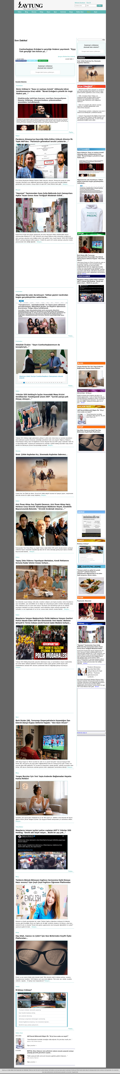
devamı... (84, 273)
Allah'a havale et (42, 60)
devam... (83, 402)
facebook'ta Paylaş (21, 60)
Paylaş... (71, 132)
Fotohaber (19, 85)
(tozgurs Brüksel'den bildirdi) (66, 56)
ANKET (81, 540)
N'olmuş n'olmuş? (83, 544)
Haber (81, 623)
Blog (17, 773)
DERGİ (81, 512)
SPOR (81, 233)
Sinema (18, 451)
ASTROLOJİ (83, 391)
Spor (17, 717)
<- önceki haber (19, 59)
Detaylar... (65, 184)
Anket (17, 986)
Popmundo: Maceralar (84, 601)
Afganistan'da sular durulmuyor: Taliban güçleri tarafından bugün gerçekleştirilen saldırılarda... (90, 181)
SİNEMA (81, 58)
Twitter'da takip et (82, 732)
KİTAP (80, 427)
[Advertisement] (59, 25)
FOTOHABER (83, 149)
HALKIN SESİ (84, 406)
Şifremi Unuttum (80, 2)
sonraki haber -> (69, 59)
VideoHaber (19, 827)
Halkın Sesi (19, 1033)
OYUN (80, 598)
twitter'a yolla (31, 60)
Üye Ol (89, 2)
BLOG (80, 363)
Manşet (18, 190)
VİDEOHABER (84, 276)
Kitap (17, 932)
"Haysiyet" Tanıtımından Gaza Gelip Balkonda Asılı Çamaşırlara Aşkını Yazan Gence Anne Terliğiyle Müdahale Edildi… (90, 646)
